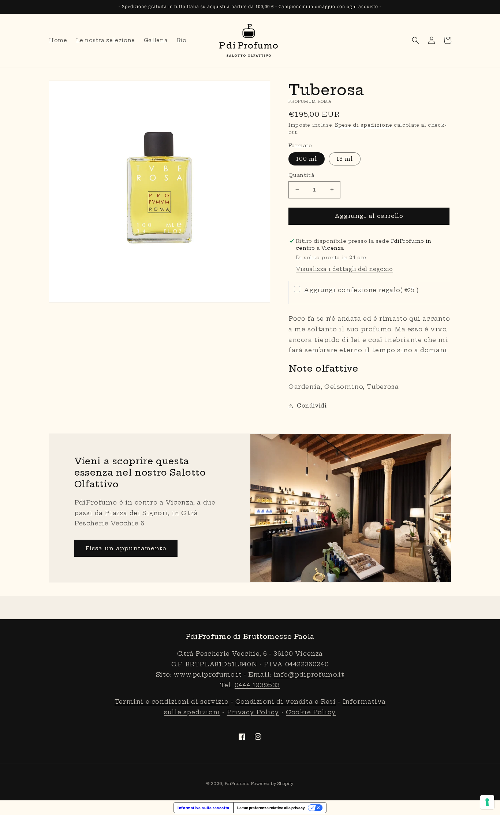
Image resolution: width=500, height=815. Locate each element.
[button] (415, 40)
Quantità (301, 175)
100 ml (306, 159)
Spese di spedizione (363, 125)
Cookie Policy (311, 712)
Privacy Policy (253, 712)
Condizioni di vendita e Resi (285, 701)
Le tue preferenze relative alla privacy (271, 807)
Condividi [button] (312, 405)
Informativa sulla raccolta (204, 807)
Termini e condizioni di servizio (172, 701)
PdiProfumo (237, 783)
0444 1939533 (257, 685)
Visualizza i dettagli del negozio (344, 269)
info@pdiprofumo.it (308, 674)
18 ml (344, 159)
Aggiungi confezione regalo (361, 290)
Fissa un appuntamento (126, 548)
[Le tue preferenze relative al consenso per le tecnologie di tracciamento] (487, 802)
